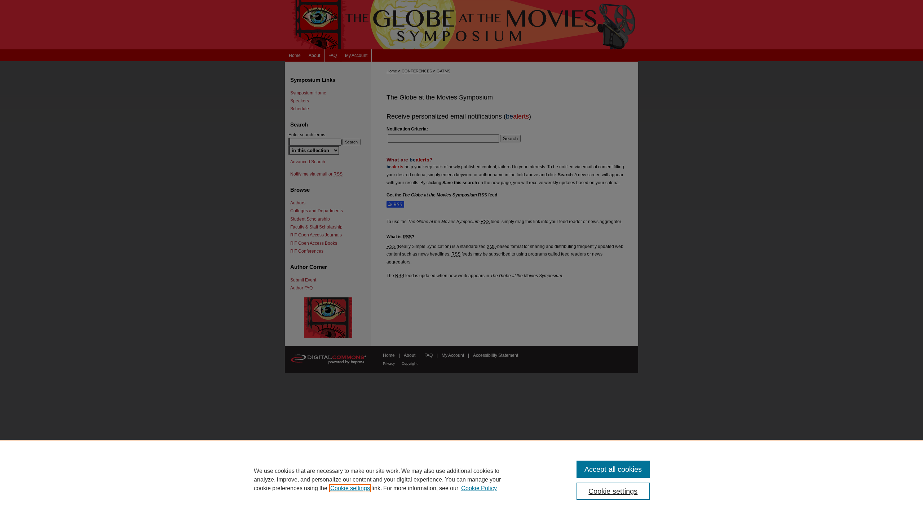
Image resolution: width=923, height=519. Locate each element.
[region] (461, 479)
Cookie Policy (479, 488)
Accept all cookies (613, 469)
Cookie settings (350, 488)
